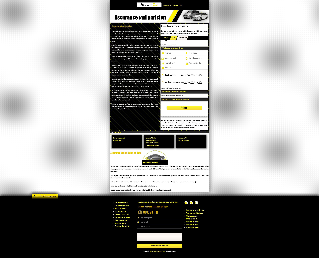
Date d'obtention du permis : (181, 82)
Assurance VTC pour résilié (152, 143)
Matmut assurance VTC (192, 227)
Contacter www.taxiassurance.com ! (159, 246)
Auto (181, 5)
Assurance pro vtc (120, 223)
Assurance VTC (167, 5)
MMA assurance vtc (191, 219)
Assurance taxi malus (151, 140)
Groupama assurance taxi (122, 217)
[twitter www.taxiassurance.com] (191, 203)
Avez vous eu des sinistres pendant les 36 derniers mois (172, 96)
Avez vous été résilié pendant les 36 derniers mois (171, 88)
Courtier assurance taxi (119, 138)
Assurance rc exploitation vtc (194, 213)
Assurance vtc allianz (192, 221)
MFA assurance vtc (191, 216)
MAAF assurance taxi (121, 220)
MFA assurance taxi (120, 208)
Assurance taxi (117, 132)
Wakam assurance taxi (122, 205)
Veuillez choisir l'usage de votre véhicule (168, 45)
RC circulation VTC (182, 138)
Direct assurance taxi (121, 203)
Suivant (184, 108)
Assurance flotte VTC (118, 140)
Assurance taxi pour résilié (152, 145)
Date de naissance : (181, 75)
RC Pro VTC (175, 5)
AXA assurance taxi (120, 211)
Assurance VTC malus (151, 138)
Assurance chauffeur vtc (122, 226)
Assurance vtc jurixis (192, 224)
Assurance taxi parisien (183, 140)
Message (138, 232)
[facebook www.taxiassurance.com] (186, 203)
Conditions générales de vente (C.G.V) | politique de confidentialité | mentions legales (158, 202)
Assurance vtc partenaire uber (195, 210)
